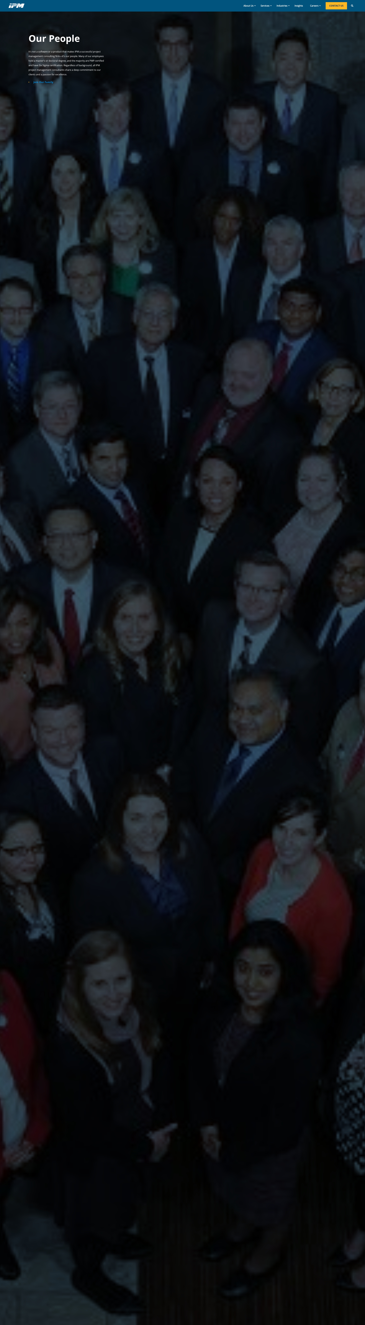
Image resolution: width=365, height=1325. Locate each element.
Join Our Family (43, 82)
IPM (17, 5)
